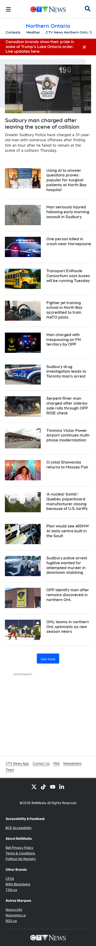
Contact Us (41, 763)
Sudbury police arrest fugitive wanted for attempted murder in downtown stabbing (66, 565)
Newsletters (72, 763)
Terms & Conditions (20, 853)
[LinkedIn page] (62, 786)
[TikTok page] (43, 786)
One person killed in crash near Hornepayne (68, 241)
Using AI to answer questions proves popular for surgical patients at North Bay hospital (66, 180)
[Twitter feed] (34, 786)
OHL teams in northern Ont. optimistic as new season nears (67, 627)
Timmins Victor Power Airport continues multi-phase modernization (68, 435)
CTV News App (17, 763)
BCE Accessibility (19, 828)
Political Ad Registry (21, 859)
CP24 (10, 879)
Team (10, 770)
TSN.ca (11, 890)
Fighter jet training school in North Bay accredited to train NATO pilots (64, 310)
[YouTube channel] (52, 786)
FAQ (56, 763)
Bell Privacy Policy (19, 848)
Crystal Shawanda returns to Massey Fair (67, 464)
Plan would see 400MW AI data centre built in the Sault (67, 531)
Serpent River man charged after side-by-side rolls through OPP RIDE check (67, 405)
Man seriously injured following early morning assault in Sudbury (67, 212)
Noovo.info (14, 910)
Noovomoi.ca (16, 915)
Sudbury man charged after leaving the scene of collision (42, 123)
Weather (33, 32)
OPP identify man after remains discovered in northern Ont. (67, 595)
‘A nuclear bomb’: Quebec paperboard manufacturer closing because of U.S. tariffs (67, 501)
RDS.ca (11, 921)
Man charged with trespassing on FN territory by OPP (63, 340)
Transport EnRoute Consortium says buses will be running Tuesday (68, 276)
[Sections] (8, 9)
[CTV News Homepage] (48, 9)
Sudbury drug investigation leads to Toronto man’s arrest (66, 372)
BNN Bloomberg (18, 884)
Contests (13, 32)
